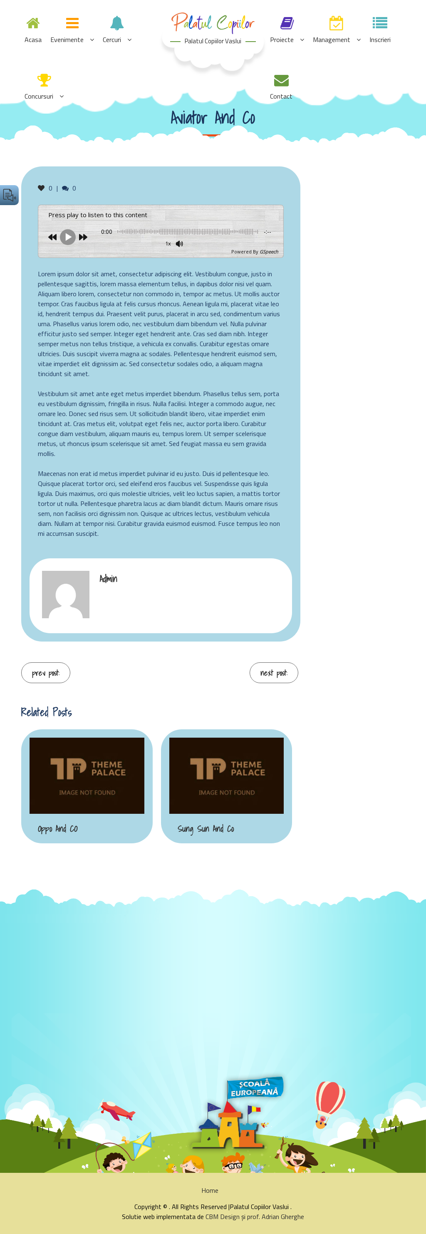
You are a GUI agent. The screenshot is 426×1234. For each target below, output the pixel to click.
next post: (273, 673)
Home (209, 1190)
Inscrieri (380, 40)
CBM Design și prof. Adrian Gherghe (255, 1217)
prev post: (45, 673)
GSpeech (269, 251)
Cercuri (112, 40)
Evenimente (67, 40)
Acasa (33, 40)
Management (331, 40)
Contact (281, 96)
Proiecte (282, 40)
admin (108, 578)
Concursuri (39, 96)
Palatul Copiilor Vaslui (213, 41)
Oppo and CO (57, 828)
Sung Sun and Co (206, 828)
